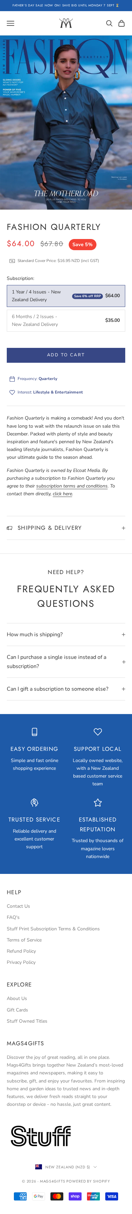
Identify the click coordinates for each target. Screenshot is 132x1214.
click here (62, 494)
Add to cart (66, 355)
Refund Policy (21, 951)
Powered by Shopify (88, 1181)
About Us (17, 998)
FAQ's (13, 917)
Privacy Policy (21, 962)
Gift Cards (17, 1010)
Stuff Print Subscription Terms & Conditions (53, 929)
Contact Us (18, 906)
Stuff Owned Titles (27, 1021)
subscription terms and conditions (72, 486)
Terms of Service (24, 940)
